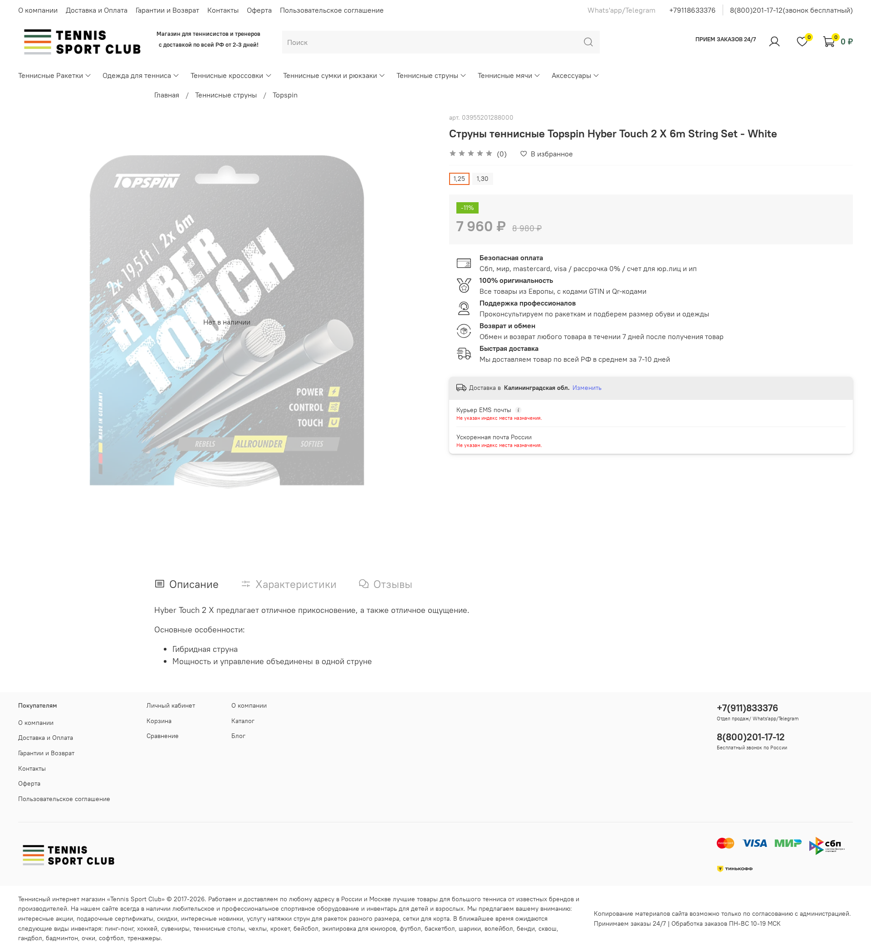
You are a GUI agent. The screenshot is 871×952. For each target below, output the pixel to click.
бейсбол (306, 928)
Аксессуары (571, 75)
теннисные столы (219, 928)
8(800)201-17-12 (751, 737)
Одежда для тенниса (137, 75)
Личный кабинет (171, 705)
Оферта (259, 10)
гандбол (30, 938)
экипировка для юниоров (359, 928)
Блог (238, 736)
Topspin (285, 94)
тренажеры (144, 938)
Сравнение (163, 736)
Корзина (159, 721)
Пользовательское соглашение (332, 10)
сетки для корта (426, 918)
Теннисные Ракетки (50, 75)
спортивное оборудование (320, 908)
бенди (526, 928)
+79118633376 (692, 10)
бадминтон (62, 938)
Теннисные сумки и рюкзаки (330, 75)
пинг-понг (119, 928)
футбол (410, 928)
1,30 (483, 179)
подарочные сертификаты (115, 918)
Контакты (223, 10)
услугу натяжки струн (278, 918)
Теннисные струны (427, 75)
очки (88, 938)
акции (64, 918)
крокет (280, 928)
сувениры (175, 928)
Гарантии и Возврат (167, 10)
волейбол (498, 928)
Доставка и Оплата (96, 10)
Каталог (242, 721)
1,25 (459, 179)
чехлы (258, 928)
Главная (166, 94)
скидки (167, 918)
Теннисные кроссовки (227, 75)
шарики (470, 928)
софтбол (111, 938)
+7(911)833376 (747, 708)
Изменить (587, 388)
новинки (231, 918)
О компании (38, 10)
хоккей (147, 928)
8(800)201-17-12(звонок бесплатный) (791, 10)
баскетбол (440, 928)
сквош (547, 928)
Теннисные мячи (505, 75)
